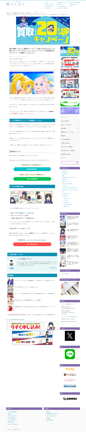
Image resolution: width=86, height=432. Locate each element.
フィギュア (64, 185)
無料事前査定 (33, 169)
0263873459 (67, 310)
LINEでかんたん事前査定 (75, 2)
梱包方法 (10, 413)
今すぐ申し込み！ (32, 244)
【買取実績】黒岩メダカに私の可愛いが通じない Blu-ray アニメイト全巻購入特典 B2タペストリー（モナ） (34, 306)
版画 (63, 175)
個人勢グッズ (66, 206)
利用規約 (48, 417)
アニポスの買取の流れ (12, 411)
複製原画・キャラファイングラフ (69, 177)
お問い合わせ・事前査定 (63, 8)
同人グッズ (64, 181)
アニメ (11, 58)
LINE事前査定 (32, 179)
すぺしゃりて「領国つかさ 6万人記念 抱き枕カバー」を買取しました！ (73, 224)
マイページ (72, 6)
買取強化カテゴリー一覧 (63, 2)
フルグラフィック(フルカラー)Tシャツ (70, 187)
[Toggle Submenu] (78, 125)
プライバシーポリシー (50, 415)
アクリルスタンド (65, 193)
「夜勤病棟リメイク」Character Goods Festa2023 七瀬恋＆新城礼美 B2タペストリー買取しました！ (73, 251)
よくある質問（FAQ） (12, 419)
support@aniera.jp (72, 316)
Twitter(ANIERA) (49, 419)
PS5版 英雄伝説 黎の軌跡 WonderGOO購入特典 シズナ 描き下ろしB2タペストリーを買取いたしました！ (20, 314)
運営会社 (48, 411)
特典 (21, 58)
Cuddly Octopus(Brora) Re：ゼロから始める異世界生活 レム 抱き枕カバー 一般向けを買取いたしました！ (73, 244)
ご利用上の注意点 (11, 417)
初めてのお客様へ (49, 6)
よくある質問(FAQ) (62, 6)
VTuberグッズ (65, 195)
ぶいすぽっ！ (66, 202)
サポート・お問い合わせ (13, 424)
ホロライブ (66, 198)
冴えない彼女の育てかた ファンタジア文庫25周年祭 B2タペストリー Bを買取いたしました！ (45, 314)
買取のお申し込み (73, 4)
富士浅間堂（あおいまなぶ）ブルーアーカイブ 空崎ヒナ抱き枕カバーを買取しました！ (73, 263)
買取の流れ (48, 8)
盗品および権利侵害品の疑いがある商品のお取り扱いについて (73, 230)
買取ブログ (60, 4)
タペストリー (16, 58)
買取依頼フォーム (23, 213)
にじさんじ (66, 200)
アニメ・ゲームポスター (67, 183)
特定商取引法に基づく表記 (51, 413)
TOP (47, 2)
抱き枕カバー (65, 173)
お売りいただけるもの (50, 4)
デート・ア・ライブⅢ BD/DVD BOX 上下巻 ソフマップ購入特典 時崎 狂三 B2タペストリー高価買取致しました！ (34, 294)
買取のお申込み (11, 421)
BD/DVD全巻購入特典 (14, 319)
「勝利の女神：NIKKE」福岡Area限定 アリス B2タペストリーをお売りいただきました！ (73, 237)
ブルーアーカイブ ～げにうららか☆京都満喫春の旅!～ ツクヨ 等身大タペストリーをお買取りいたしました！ (34, 280)
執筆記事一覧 (53, 267)
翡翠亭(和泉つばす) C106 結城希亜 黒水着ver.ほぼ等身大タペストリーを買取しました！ (73, 217)
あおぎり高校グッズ (68, 204)
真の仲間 (22, 319)
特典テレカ (64, 179)
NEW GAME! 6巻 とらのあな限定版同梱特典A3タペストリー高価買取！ (27, 300)
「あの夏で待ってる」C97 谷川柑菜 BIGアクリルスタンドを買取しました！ (73, 256)
